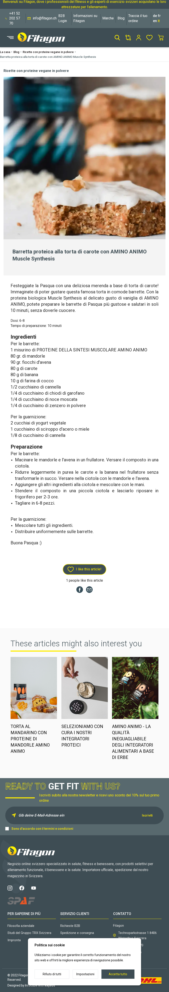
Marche (108, 18)
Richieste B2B (70, 926)
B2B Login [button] (62, 18)
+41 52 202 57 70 (14, 18)
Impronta (14, 940)
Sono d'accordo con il (42, 828)
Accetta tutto (118, 974)
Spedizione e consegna (77, 933)
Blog (121, 18)
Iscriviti (147, 815)
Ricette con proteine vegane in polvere (48, 52)
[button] (117, 37)
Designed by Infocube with (31, 985)
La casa (5, 52)
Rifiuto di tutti (52, 974)
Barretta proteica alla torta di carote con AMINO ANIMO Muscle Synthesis (48, 56)
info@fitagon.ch (45, 18)
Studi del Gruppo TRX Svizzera (29, 933)
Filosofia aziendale (20, 926)
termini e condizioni (58, 828)
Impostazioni (85, 974)
